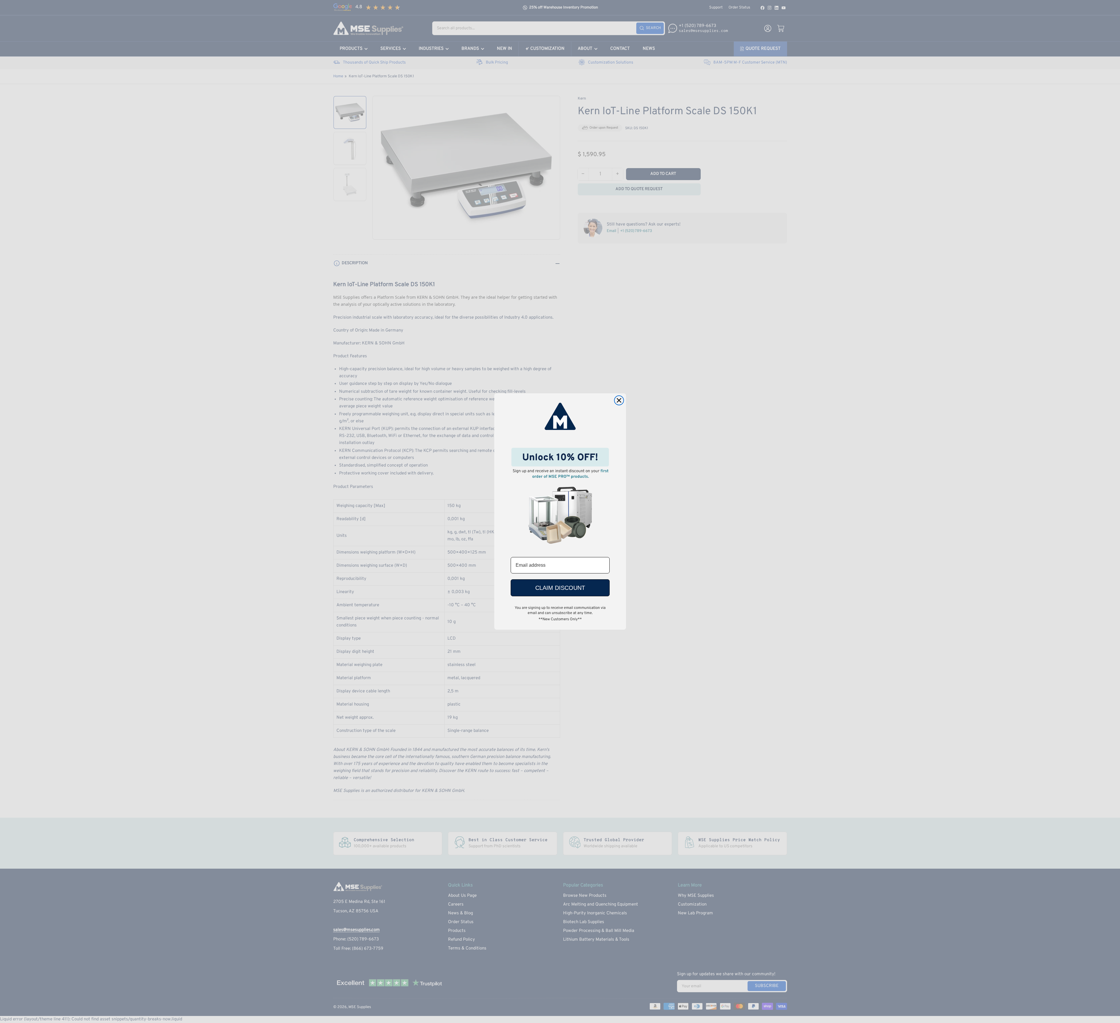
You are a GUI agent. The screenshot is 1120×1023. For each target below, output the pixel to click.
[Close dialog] (619, 400)
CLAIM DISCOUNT (560, 588)
